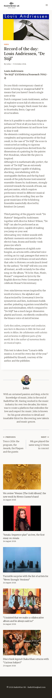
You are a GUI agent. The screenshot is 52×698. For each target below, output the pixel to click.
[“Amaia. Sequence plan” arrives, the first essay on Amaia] (26, 518)
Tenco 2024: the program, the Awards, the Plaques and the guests (13, 444)
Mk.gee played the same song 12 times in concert (39, 443)
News (6, 44)
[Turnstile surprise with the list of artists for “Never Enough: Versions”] (26, 559)
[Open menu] (46, 5)
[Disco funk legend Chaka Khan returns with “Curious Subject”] (26, 642)
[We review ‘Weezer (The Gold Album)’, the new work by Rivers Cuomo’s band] (26, 477)
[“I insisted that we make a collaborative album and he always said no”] (26, 601)
